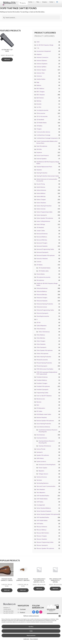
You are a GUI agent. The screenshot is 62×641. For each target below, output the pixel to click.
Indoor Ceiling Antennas (43, 221)
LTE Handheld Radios (44, 268)
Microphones (40, 280)
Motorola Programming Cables (45, 310)
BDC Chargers (40, 91)
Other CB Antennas (44, 331)
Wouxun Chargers (41, 536)
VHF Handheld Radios (42, 517)
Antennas (39, 76)
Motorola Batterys (41, 291)
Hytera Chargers (41, 199)
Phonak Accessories (42, 359)
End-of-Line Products (42, 155)
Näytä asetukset (31, 635)
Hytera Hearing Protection (44, 205)
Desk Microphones (41, 146)
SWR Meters (40, 458)
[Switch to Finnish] (57, 2)
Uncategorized (40, 505)
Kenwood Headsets (41, 246)
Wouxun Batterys (41, 529)
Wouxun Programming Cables (44, 542)
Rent (37, 405)
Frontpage (23, 609)
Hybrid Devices (40, 187)
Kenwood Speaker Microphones (45, 255)
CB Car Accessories (41, 116)
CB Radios (39, 125)
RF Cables (39, 411)
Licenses (38, 261)
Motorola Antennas (41, 288)
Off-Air (38, 322)
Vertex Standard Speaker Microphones (47, 514)
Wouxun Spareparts (42, 545)
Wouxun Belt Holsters (42, 533)
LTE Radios (39, 264)
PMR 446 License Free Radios (44, 369)
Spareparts (39, 452)
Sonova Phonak (40, 449)
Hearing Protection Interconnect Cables (47, 176)
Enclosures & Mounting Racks (47, 464)
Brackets (38, 104)
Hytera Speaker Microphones (44, 218)
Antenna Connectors (42, 57)
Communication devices (43, 132)
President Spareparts (42, 389)
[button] (59, 616)
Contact (51, 2)
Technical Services (41, 477)
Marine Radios (40, 274)
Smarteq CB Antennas (45, 446)
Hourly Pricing (40, 184)
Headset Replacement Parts (44, 166)
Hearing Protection (41, 173)
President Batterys (41, 380)
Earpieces (39, 152)
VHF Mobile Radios (41, 520)
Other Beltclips (40, 338)
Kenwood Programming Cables (45, 249)
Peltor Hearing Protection (43, 356)
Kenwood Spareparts (42, 252)
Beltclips (38, 101)
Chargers (39, 129)
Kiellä (31, 631)
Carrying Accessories (42, 110)
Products (22, 612)
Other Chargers (40, 341)
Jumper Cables (40, 230)
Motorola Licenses (41, 307)
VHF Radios (39, 523)
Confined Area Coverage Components (47, 138)
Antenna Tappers (41, 70)
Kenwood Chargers (41, 243)
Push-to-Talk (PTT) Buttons (44, 395)
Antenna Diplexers (41, 60)
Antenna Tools (40, 73)
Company (44, 2)
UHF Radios (39, 502)
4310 (37, 42)
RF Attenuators (40, 408)
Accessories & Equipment (43, 51)
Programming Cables (42, 392)
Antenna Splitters (41, 66)
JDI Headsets (40, 227)
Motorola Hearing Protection (44, 304)
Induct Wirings (40, 224)
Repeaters (41, 470)
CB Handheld (40, 119)
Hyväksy (31, 626)
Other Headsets (40, 344)
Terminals (39, 480)
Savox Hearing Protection (43, 423)
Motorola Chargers (41, 297)
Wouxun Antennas (41, 526)
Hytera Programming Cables (44, 212)
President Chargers (41, 383)
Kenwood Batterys (41, 236)
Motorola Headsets (41, 300)
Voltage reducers (43, 474)
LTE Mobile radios (44, 271)
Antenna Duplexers (41, 63)
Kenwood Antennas (42, 233)
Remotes (38, 402)
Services (30, 2)
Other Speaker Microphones (44, 350)
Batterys (38, 85)
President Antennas (42, 377)
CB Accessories (40, 113)
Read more (55, 588)
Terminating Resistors (42, 483)
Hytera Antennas (41, 190)
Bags (37, 82)
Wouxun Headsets (41, 539)
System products (41, 461)
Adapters (39, 54)
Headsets (39, 169)
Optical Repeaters (41, 325)
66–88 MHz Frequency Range (44, 45)
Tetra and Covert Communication (45, 486)
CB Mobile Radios (41, 122)
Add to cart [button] (7, 59)
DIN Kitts (39, 149)
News (37, 2)
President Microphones (43, 386)
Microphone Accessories (43, 277)
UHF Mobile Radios (42, 498)
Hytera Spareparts (41, 215)
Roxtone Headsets (41, 417)
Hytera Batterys (40, 193)
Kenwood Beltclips (41, 240)
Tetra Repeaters (40, 492)
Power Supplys (43, 467)
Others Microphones (42, 353)
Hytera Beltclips (41, 196)
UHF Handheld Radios (42, 495)
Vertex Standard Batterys (43, 508)
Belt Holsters (40, 97)
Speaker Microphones (42, 455)
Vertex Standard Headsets (43, 511)
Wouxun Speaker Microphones (45, 548)
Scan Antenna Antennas (43, 426)
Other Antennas (41, 328)
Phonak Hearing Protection (44, 363)
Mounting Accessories (42, 316)
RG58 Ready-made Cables (43, 414)
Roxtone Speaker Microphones (45, 420)
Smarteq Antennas (41, 438)
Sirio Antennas (40, 435)
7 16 (37, 48)
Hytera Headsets (41, 202)
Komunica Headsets (42, 258)
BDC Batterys (40, 88)
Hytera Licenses (40, 209)
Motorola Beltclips (41, 294)
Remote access (40, 399)
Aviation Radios (40, 79)
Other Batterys (40, 335)
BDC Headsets (40, 94)
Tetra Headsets (40, 489)
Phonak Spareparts (41, 366)
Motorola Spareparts (42, 313)
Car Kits (38, 107)
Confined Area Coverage (43, 135)
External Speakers (41, 158)
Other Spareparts (41, 347)
